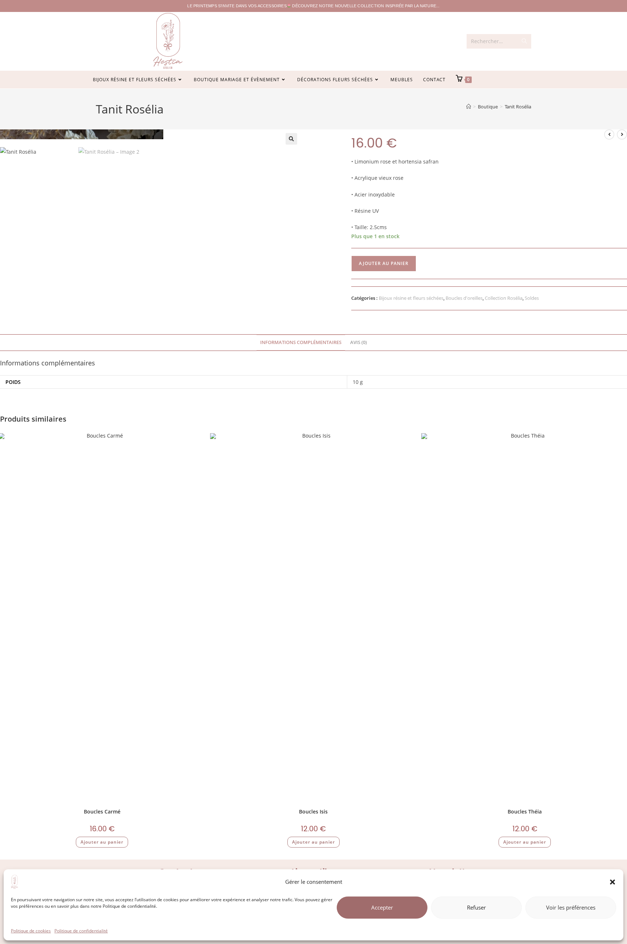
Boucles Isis (313, 811)
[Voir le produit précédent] (609, 134)
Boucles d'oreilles (464, 298)
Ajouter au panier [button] (102, 842)
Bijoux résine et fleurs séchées (411, 298)
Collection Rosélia (503, 298)
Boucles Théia (525, 811)
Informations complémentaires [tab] (300, 342)
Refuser (476, 907)
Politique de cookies (31, 931)
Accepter (382, 907)
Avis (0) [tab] (358, 342)
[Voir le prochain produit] (622, 134)
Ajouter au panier (384, 263)
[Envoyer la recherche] (524, 41)
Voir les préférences (570, 907)
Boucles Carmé (102, 811)
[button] (612, 882)
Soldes (532, 298)
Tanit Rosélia (518, 106)
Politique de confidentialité (81, 931)
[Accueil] (468, 106)
